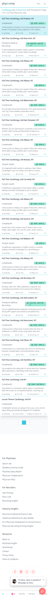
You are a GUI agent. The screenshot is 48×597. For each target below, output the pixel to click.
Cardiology (7, 10)
